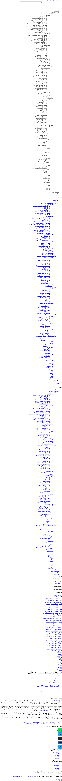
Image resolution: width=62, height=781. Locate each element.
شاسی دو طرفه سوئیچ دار (43, 274)
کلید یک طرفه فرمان (47, 250)
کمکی (51, 354)
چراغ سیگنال (49, 281)
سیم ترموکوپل (49, 360)
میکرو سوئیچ (50, 347)
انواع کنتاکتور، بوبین (51, 287)
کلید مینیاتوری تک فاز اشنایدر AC (41, 221)
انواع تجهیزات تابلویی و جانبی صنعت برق (46, 336)
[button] (54, 0)
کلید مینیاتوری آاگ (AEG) (43, 231)
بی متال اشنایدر (46, 327)
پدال (52, 370)
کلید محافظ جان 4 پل (44, 237)
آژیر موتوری (50, 371)
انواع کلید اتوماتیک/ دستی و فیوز (48, 203)
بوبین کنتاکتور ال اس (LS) (43, 313)
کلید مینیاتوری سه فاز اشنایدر (42, 226)
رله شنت (47, 330)
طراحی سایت (29, 776)
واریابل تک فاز (46, 344)
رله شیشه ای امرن (45, 333)
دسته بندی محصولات (54, 201)
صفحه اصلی (56, 200)
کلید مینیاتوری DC (45, 217)
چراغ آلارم (50, 363)
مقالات (57, 383)
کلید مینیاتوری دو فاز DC (44, 220)
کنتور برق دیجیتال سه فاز (43, 321)
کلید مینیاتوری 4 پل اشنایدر (43, 227)
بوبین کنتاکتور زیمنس (44, 308)
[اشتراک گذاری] (58, 779)
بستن (60, 197)
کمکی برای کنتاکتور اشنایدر (43, 357)
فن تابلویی (50, 378)
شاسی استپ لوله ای (44, 280)
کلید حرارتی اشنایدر (45, 247)
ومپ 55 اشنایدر (49, 286)
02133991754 (51, 710)
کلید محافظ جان (49, 234)
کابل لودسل (50, 341)
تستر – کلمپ (49, 367)
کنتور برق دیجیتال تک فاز (44, 320)
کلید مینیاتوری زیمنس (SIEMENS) (41, 230)
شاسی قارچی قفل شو (44, 264)
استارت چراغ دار (46, 267)
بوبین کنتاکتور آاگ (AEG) (44, 307)
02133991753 (43, 710)
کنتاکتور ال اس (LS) (45, 293)
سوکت (51, 377)
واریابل (51, 343)
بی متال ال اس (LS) (45, 326)
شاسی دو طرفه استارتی (44, 277)
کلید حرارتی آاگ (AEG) (44, 246)
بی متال (51, 323)
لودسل (51, 337)
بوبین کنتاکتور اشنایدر (44, 306)
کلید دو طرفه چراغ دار (47, 254)
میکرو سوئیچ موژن (45, 350)
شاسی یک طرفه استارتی (43, 276)
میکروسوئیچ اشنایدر (45, 348)
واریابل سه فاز (46, 346)
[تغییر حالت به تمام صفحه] (59, 779)
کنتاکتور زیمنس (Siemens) (43, 296)
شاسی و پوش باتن (48, 257)
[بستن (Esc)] (56, 779)
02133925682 (58, 710)
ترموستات (50, 351)
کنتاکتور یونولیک (46, 298)
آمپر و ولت (50, 366)
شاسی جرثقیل (46, 271)
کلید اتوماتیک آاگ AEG (44, 214)
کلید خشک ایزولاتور (48, 248)
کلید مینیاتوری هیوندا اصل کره (42, 228)
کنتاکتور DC (47, 301)
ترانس (51, 358)
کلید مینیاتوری (49, 216)
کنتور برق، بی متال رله (50, 314)
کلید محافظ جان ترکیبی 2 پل (43, 238)
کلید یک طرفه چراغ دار (47, 253)
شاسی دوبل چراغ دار (44, 270)
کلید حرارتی (50, 241)
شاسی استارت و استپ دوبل (43, 266)
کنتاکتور (51, 288)
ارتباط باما (56, 384)
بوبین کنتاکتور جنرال (45, 310)
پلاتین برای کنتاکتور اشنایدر (46, 303)
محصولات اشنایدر (54, 381)
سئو (23, 776)
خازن (51, 284)
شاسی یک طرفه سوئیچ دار (43, 273)
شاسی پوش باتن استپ (44, 261)
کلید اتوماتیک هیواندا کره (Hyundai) (41, 206)
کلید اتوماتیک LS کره (45, 207)
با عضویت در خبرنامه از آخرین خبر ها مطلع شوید (50, 772)
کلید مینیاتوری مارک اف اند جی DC (41, 218)
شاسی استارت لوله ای (44, 278)
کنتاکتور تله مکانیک (45, 294)
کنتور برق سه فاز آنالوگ (44, 318)
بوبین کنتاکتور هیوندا (45, 311)
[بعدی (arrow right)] (59, 780)
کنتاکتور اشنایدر (46, 290)
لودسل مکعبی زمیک (45, 340)
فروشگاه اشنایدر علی (56, 700)
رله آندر (48, 331)
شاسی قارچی (46, 263)
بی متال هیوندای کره (45, 324)
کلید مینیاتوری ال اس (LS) (43, 233)
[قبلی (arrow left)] (61, 780)
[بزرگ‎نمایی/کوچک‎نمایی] (61, 779)
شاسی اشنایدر (46, 258)
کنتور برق (50, 316)
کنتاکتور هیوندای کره (45, 291)
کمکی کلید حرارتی (45, 356)
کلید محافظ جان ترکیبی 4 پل (43, 240)
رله (52, 328)
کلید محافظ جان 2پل (45, 236)
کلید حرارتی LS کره (45, 244)
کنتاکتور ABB (46, 300)
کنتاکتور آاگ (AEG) (45, 297)
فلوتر (51, 374)
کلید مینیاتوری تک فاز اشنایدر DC (41, 223)
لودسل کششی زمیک (44, 338)
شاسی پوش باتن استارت (44, 260)
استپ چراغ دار (46, 268)
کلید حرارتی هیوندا (45, 243)
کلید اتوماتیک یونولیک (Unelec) (42, 210)
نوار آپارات (50, 368)
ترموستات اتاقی (46, 353)
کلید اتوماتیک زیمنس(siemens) (42, 213)
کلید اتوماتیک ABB (45, 208)
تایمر (52, 376)
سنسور (51, 373)
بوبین (51, 304)
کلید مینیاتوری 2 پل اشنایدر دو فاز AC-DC (39, 224)
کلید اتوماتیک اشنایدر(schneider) (42, 211)
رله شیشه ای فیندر (45, 334)
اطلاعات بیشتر (52, 682)
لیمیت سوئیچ (50, 361)
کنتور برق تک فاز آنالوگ (44, 317)
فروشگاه (56, 380)
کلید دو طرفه (49, 251)
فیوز (52, 364)
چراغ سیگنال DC (45, 283)
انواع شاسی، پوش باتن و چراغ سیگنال (46, 256)
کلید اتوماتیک (50, 204)
